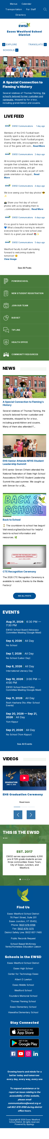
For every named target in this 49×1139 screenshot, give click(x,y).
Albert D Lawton (23, 979)
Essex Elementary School (23, 1006)
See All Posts (24, 267)
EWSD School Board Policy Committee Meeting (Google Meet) (23, 688)
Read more (24, 802)
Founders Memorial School (23, 996)
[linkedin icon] (35, 1056)
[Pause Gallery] (44, 73)
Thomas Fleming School (23, 1001)
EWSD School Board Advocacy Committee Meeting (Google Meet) (23, 631)
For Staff (31, 9)
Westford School (23, 990)
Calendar (26, 3)
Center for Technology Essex (23, 974)
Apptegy (30, 1124)
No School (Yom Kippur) (19, 734)
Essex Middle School (23, 985)
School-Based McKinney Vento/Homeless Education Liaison (23, 945)
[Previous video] (18, 814)
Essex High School (23, 968)
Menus (13, 3)
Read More (39, 146)
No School (11, 645)
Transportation (13, 9)
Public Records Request (23, 938)
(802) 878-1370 (26, 928)
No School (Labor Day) (18, 658)
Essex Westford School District (23, 963)
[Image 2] (8, 73)
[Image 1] (3, 73)
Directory (21, 14)
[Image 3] (12, 73)
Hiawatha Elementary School (23, 1012)
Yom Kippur (12, 721)
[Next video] (31, 814)
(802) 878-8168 (27, 925)
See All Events (24, 744)
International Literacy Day (19, 670)
